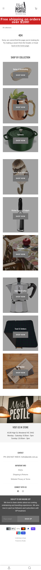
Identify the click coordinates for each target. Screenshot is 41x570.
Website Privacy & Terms (20, 479)
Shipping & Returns (20, 474)
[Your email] (9, 519)
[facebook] (18, 491)
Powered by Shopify (20, 540)
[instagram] (23, 491)
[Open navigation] (5, 8)
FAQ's (20, 470)
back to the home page (20, 46)
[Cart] (36, 8)
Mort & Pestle (22, 538)
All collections (7, 27)
